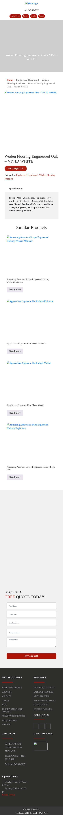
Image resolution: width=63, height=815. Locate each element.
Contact (41, 16)
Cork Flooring (41, 705)
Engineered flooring (44, 700)
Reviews (25, 16)
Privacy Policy (9, 720)
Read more (15, 289)
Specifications (16, 188)
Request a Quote (15, 16)
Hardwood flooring (44, 688)
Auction (33, 16)
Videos (5, 700)
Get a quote (15, 168)
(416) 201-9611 (31, 10)
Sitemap (6, 725)
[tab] (16, 189)
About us (7, 692)
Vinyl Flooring (42, 696)
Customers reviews (12, 688)
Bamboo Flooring (43, 709)
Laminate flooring (43, 692)
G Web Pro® (43, 813)
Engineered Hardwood (27, 80)
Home (10, 80)
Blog (4, 705)
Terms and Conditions (13, 716)
